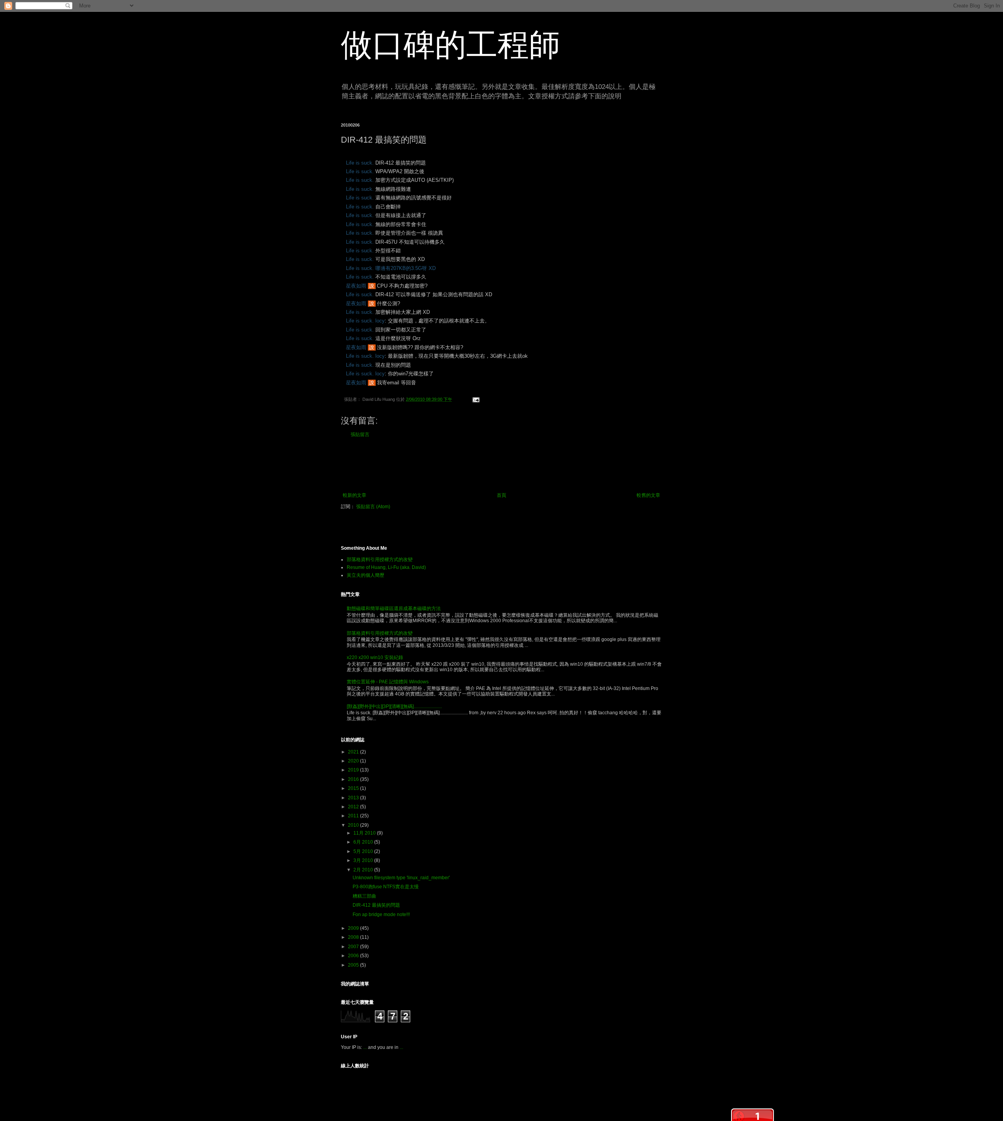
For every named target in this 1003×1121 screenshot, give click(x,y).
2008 (354, 937)
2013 (354, 797)
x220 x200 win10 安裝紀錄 (375, 657)
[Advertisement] (501, 465)
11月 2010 (365, 833)
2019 (354, 770)
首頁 (501, 495)
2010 (354, 825)
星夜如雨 (356, 286)
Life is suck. (360, 163)
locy (380, 321)
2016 (354, 779)
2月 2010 (363, 870)
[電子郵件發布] (474, 399)
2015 (354, 788)
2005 (354, 965)
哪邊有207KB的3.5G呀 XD (405, 268)
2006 (354, 955)
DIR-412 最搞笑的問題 (376, 905)
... (365, 1047)
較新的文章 (354, 495)
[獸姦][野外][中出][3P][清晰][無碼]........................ (394, 706)
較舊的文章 (648, 495)
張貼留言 (360, 434)
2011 (354, 816)
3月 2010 (363, 860)
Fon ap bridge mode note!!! (381, 914)
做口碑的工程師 (450, 44)
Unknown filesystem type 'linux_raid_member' (401, 877)
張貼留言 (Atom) (373, 506)
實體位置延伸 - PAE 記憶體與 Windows (388, 682)
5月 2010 (363, 851)
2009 (354, 928)
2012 (354, 807)
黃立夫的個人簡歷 (365, 575)
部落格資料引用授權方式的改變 (380, 559)
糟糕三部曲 (364, 896)
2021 (354, 752)
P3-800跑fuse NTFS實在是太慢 (386, 886)
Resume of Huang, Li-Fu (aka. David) (386, 567)
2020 (354, 761)
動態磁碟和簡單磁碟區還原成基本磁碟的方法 (394, 608)
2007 (354, 946)
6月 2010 (363, 842)
